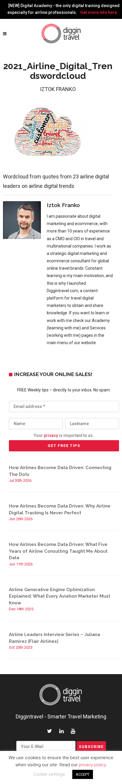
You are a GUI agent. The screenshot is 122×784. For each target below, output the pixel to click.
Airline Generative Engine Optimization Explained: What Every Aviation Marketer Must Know (59, 596)
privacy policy (92, 764)
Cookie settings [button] (49, 774)
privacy (51, 435)
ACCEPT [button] (82, 774)
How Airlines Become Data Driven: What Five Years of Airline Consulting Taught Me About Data (58, 551)
